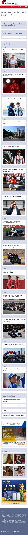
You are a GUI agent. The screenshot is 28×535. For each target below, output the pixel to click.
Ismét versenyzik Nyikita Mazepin (11, 146)
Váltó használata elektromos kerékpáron (13, 406)
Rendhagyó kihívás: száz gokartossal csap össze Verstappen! (13, 345)
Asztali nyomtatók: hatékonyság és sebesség (11, 400)
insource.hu (11, 533)
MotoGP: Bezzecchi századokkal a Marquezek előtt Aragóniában (11, 246)
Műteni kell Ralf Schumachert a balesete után (13, 50)
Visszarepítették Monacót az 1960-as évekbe (12, 122)
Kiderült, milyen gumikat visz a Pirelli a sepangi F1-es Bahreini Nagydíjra (12, 295)
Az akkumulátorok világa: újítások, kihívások (14, 415)
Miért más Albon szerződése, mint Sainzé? (13, 99)
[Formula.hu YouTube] (20, 7)
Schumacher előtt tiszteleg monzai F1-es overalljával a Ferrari (13, 271)
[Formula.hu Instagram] (18, 7)
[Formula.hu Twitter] (13, 7)
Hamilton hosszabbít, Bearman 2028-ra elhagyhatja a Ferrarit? (13, 74)
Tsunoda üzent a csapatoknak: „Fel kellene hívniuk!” (13, 369)
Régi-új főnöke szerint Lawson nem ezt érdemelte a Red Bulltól (12, 197)
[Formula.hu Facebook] (11, 7)
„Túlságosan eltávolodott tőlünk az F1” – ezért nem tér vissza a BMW (13, 221)
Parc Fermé (6, 44)
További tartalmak (8, 396)
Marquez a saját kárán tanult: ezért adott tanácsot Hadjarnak (13, 170)
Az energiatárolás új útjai (9, 410)
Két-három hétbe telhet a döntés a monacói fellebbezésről (14, 320)
